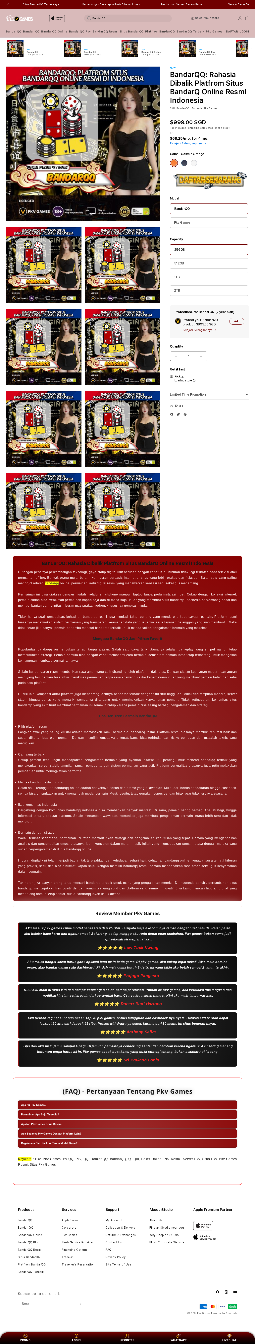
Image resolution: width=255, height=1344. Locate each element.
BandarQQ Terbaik (190, 31)
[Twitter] (179, 415)
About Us (156, 1220)
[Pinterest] (186, 415)
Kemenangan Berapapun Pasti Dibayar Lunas (111, 4)
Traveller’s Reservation (78, 1264)
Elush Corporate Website (167, 1242)
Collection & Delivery (121, 1227)
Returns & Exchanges (121, 1235)
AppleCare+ (70, 1220)
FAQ (109, 1249)
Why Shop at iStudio (164, 1235)
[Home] (20, 18)
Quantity (176, 346)
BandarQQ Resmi (105, 31)
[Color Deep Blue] (184, 163)
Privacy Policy (116, 1257)
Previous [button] (8, 4)
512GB (179, 263)
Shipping (194, 128)
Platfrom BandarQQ (160, 31)
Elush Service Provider (77, 1242)
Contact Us (114, 1242)
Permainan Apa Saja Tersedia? (40, 1114)
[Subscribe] (79, 1304)
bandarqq (52, 583)
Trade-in (68, 1257)
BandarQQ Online (54, 31)
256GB (179, 250)
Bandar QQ (31, 31)
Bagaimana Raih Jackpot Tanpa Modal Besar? (49, 1143)
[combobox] (128, 18)
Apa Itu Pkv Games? (33, 1104)
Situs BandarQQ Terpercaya (41, 4)
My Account (114, 1220)
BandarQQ (14, 31)
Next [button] (247, 4)
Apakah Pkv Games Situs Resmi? (41, 1124)
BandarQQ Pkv (80, 31)
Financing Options (74, 1249)
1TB (177, 277)
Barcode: (197, 108)
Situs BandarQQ (132, 31)
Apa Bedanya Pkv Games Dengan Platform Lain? (51, 1133)
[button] (14, 31)
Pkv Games (214, 31)
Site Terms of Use (118, 1264)
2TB (177, 290)
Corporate (69, 1227)
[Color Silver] (194, 163)
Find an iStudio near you (166, 1227)
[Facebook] (173, 415)
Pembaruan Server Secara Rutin (181, 4)
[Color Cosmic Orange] (174, 163)
